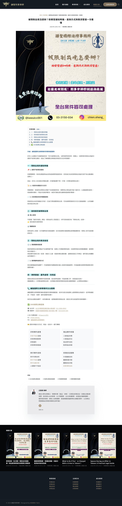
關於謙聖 (65, 4)
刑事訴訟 (52, 482)
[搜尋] (118, 4)
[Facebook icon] (40, 405)
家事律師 (50, 466)
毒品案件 (99, 486)
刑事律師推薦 (62, 379)
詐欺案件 (99, 488)
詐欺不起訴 (34, 336)
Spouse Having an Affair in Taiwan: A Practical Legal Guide (102, 462)
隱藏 (38, 129)
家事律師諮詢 (67, 366)
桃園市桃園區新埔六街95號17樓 (46, 311)
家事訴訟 (52, 484)
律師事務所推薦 (75, 379)
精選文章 (96, 4)
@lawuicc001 (43, 315)
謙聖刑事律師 (17, 4)
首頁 (56, 4)
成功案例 (87, 4)
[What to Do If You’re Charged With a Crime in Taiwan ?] (75, 445)
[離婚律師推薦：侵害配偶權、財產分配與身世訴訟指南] (47, 445)
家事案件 (99, 484)
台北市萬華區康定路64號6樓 (45, 308)
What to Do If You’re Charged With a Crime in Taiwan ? (73, 462)
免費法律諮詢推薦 (49, 379)
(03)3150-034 (63, 311)
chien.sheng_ (35, 317)
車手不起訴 (34, 360)
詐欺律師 (75, 488)
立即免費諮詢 (110, 4)
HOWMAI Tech (35, 503)
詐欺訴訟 (52, 488)
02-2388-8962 (61, 308)
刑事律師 (45, 15)
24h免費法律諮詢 (37, 304)
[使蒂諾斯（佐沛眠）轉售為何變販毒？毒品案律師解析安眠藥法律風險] (19, 445)
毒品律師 (22, 466)
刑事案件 (99, 482)
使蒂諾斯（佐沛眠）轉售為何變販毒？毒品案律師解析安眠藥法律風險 (18, 462)
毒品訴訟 (52, 486)
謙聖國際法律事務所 (37, 320)
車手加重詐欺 (34, 363)
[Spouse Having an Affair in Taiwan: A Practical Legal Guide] (103, 445)
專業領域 (75, 4)
